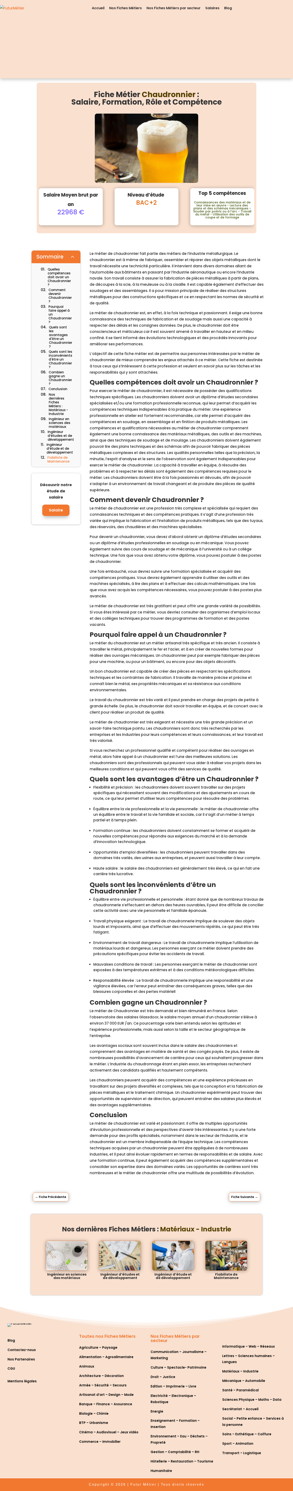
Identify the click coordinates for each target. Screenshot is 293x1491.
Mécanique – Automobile (243, 1380)
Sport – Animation (237, 1443)
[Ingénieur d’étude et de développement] (173, 1256)
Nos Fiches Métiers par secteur (173, 8)
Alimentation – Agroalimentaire (106, 1357)
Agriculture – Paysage (98, 1347)
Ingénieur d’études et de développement (120, 1276)
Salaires (212, 8)
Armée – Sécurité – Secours (103, 1385)
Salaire (56, 510)
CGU (11, 1368)
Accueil (98, 8)
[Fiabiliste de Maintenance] (226, 1256)
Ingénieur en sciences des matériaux (66, 1276)
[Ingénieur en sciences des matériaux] (67, 1256)
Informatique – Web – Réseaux (248, 1346)
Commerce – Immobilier (100, 1441)
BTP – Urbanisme (93, 1422)
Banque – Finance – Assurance (105, 1404)
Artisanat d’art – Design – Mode (106, 1394)
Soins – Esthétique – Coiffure (246, 1434)
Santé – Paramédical (240, 1390)
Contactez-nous (22, 1350)
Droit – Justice (163, 1377)
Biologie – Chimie (94, 1413)
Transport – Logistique (241, 1453)
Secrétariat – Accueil (240, 1409)
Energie (157, 1411)
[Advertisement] (146, 48)
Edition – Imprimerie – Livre (173, 1386)
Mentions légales (22, 1381)
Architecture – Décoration (101, 1376)
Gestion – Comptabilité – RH (175, 1452)
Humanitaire (161, 1470)
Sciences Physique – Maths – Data (251, 1399)
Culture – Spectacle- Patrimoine (178, 1367)
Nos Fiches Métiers (125, 8)
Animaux (86, 1366)
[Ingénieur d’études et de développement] (120, 1256)
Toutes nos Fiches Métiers (107, 1336)
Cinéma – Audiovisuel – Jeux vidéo (108, 1432)
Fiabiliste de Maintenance (226, 1276)
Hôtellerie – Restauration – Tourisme (182, 1461)
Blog (228, 8)
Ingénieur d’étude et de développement (173, 1276)
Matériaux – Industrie (240, 1371)
